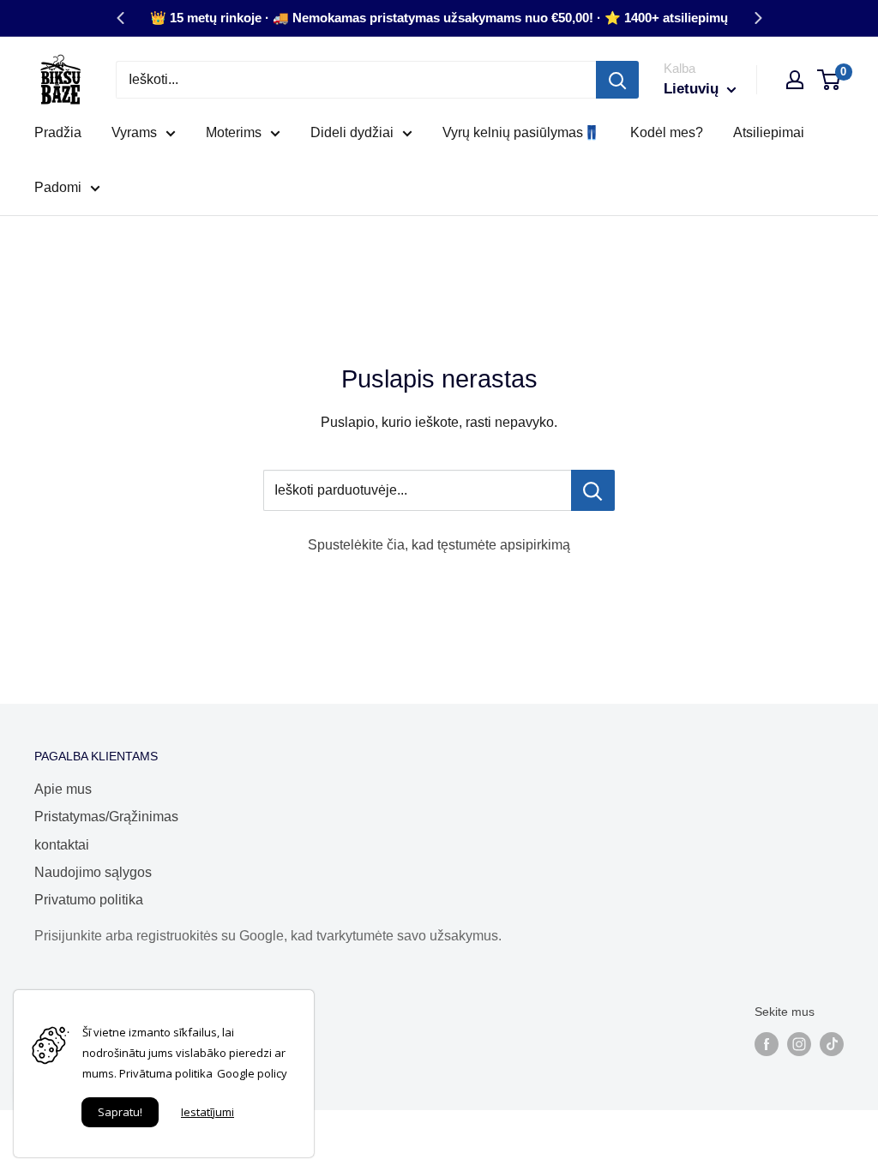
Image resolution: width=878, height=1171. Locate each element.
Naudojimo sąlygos (93, 872)
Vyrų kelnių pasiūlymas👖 (521, 132)
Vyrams (134, 132)
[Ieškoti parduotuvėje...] (593, 490)
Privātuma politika (166, 1073)
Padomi (57, 187)
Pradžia (57, 132)
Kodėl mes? (666, 132)
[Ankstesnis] (120, 18)
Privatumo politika (88, 899)
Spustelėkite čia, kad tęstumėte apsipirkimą (439, 544)
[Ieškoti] (617, 80)
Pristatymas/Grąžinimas (106, 816)
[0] (829, 79)
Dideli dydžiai (352, 132)
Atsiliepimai (768, 132)
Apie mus (63, 789)
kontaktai (61, 845)
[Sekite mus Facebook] (767, 1044)
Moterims (234, 132)
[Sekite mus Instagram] (799, 1044)
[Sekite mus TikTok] (832, 1044)
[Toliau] (758, 18)
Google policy (252, 1073)
